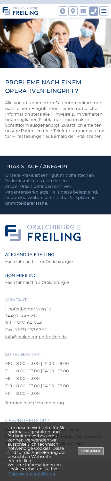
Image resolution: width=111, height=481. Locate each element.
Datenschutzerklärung (31, 474)
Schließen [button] (90, 451)
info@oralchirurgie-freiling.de (36, 337)
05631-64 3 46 (28, 323)
